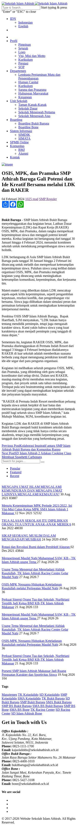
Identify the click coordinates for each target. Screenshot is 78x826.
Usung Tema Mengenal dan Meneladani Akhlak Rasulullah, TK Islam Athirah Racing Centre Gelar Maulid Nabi (35, 573)
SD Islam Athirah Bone (26, 713)
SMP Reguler (48, 199)
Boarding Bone (28, 127)
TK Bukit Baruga (53, 698)
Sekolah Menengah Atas (34, 116)
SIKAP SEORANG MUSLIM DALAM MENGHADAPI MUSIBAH (29, 537)
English (23, 26)
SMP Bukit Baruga (32, 702)
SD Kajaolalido (49, 694)
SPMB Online (19, 142)
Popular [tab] (15, 468)
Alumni (23, 153)
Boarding (16, 119)
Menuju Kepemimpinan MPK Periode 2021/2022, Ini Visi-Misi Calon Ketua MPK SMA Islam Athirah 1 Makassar (37, 509)
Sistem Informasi (21, 131)
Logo (21, 52)
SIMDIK (24, 134)
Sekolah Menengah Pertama (36, 112)
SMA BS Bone (20, 709)
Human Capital (28, 82)
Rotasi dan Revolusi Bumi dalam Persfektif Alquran (36, 547)
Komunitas (17, 146)
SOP (21, 67)
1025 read (31, 199)
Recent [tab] (14, 476)
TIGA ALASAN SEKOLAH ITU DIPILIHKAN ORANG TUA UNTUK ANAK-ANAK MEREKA (36, 522)
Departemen (18, 71)
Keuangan (25, 97)
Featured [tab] (15, 472)
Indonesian (25, 22)
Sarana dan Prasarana (32, 89)
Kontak (15, 157)
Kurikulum (25, 59)
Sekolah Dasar (27, 108)
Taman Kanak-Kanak (32, 104)
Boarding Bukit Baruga (33, 123)
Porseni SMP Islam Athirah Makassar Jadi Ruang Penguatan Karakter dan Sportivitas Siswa (34, 672)
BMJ (21, 150)
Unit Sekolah (18, 101)
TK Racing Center (42, 709)
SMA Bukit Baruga (59, 702)
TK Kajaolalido (28, 694)
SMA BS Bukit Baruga (47, 706)
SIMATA (24, 138)
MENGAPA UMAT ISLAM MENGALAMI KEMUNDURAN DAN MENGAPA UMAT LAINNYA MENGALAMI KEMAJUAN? (32, 490)
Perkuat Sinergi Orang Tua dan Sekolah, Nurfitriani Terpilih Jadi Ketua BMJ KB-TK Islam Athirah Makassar (35, 603)
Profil (13, 41)
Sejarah (23, 48)
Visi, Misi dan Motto (31, 56)
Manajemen (9, 694)
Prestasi (23, 63)
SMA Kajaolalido (29, 698)
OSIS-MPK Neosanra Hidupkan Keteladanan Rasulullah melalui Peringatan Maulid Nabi (32, 586)
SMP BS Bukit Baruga (17, 706)
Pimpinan (24, 44)
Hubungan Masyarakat (33, 93)
